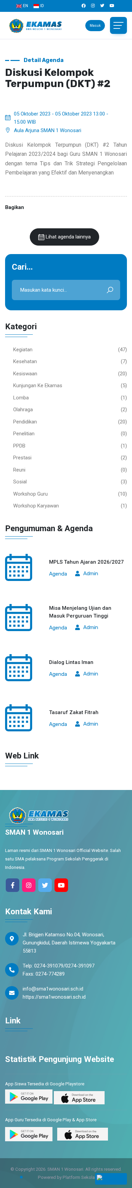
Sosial (20, 482)
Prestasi (22, 458)
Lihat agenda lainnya (67, 237)
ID (42, 5)
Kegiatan (22, 350)
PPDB (19, 446)
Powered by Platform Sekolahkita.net (74, 1177)
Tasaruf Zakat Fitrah (73, 712)
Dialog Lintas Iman (71, 662)
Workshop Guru (30, 494)
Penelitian (24, 434)
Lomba (21, 398)
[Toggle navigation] (118, 25)
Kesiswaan (25, 374)
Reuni (19, 470)
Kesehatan (25, 361)
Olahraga (23, 410)
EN (25, 5)
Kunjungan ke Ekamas (37, 385)
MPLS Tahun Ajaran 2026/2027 (86, 562)
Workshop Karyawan (36, 506)
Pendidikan (25, 422)
